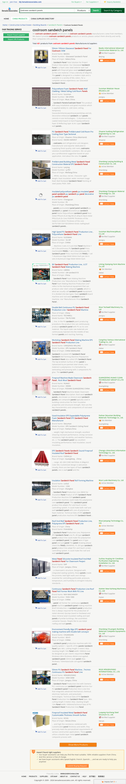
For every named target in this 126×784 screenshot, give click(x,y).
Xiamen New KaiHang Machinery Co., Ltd (112, 589)
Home (6, 18)
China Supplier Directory (42, 18)
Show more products (78, 744)
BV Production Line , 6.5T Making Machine (69, 265)
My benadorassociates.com (30, 2)
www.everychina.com (69, 774)
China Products (20, 18)
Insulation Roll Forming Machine (72, 480)
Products (33, 776)
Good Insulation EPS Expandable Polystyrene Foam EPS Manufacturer (71, 418)
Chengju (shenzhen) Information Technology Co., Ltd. (112, 451)
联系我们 (101, 776)
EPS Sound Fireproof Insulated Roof (72, 451)
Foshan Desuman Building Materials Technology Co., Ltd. (111, 416)
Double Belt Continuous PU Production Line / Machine (70, 308)
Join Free (13, 2)
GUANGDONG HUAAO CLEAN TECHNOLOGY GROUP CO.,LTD (111, 378)
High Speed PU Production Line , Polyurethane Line (72, 233)
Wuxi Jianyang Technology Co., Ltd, (111, 522)
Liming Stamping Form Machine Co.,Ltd (112, 265)
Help (84, 776)
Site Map (53, 776)
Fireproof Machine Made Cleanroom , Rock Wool (71, 379)
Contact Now (108, 60)
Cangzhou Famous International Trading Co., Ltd (112, 341)
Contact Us (75, 776)
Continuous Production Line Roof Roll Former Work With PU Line (73, 590)
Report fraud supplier (16, 35)
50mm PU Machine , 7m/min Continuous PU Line (71, 670)
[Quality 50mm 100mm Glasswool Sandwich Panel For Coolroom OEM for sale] (41, 65)
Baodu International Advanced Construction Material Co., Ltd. (111, 49)
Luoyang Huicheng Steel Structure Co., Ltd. (109, 713)
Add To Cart (42, 67)
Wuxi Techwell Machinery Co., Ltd (111, 308)
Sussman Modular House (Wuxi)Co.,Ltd (109, 89)
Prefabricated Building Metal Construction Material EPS (71, 162)
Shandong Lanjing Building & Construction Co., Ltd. (111, 162)
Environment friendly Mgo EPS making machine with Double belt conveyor (72, 630)
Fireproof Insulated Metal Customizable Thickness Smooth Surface (69, 713)
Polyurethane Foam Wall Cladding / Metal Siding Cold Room (69, 89)
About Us (64, 776)
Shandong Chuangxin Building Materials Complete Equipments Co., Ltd (112, 631)
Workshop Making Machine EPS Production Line (72, 341)
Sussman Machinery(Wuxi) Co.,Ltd (110, 232)
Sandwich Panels (55, 25)
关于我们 (92, 776)
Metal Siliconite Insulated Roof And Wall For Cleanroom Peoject (71, 560)
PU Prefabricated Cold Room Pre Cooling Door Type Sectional (72, 132)
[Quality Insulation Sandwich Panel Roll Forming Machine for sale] (41, 497)
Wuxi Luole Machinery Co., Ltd (111, 480)
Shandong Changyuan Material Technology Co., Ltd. (111, 192)
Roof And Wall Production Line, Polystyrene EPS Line (72, 522)
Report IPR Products (16, 39)
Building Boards (39, 25)
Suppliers (44, 776)
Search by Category (113, 10)
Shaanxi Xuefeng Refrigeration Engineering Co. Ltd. (111, 132)
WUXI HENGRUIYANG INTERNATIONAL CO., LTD (109, 670)
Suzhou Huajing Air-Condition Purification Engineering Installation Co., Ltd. (111, 560)
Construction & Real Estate (20, 25)
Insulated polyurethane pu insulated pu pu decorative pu (73, 194)
